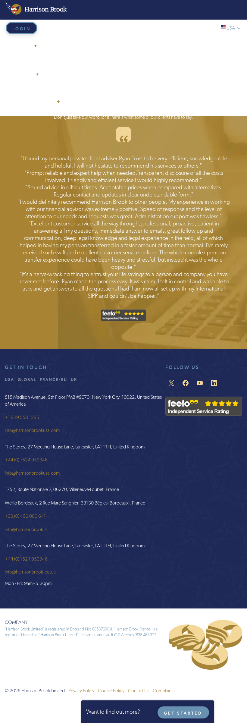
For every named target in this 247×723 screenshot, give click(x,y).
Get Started (183, 713)
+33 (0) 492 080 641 (25, 516)
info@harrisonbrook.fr (26, 529)
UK (74, 379)
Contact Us (138, 691)
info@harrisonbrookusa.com (32, 430)
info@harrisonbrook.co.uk (30, 572)
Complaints (163, 691)
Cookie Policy (111, 691)
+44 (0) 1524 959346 (26, 460)
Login (21, 28)
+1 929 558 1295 (22, 417)
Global (27, 379)
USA (9, 379)
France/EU (53, 379)
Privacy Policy (81, 691)
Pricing (17, 87)
